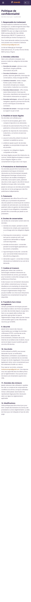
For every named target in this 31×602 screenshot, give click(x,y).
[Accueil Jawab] (15, 3)
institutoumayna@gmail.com (10, 45)
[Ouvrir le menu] (3, 3)
